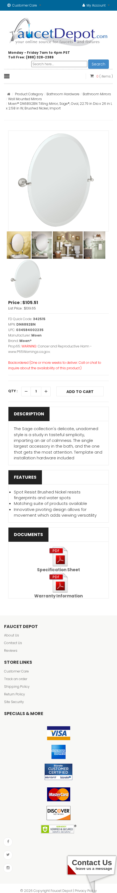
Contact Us (13, 643)
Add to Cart (80, 391)
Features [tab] (25, 477)
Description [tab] (29, 414)
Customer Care (16, 671)
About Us (11, 635)
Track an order (15, 679)
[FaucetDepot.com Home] (58, 31)
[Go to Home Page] (8, 94)
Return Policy (14, 694)
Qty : (13, 391)
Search (98, 64)
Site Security (14, 701)
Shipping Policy (17, 686)
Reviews (10, 650)
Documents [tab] (28, 534)
